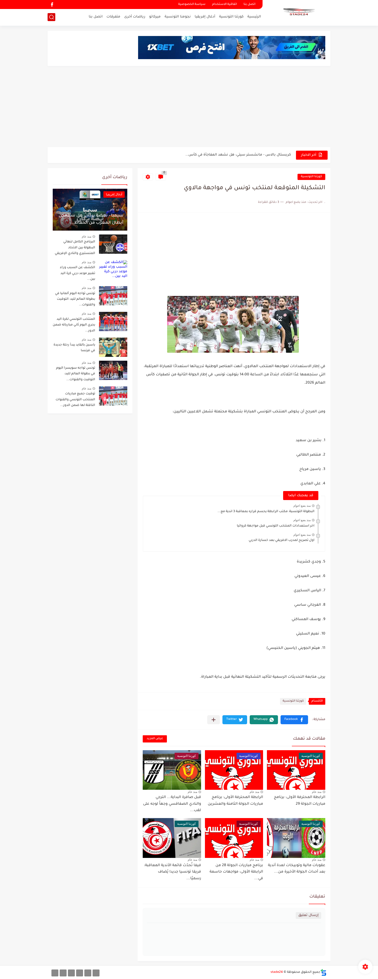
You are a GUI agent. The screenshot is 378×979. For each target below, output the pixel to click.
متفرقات (113, 17)
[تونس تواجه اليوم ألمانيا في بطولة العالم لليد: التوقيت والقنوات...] (113, 295)
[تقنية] (87, 972)
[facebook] (52, 4)
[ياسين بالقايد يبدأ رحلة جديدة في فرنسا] (113, 347)
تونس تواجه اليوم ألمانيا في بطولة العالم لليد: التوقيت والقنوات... (75, 299)
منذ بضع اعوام (302, 505)
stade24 (277, 972)
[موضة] (79, 972)
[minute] (71, 972)
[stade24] (298, 12)
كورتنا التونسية (231, 17)
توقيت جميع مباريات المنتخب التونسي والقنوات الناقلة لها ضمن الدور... (75, 399)
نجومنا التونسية (178, 17)
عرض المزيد (155, 738)
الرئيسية (254, 17)
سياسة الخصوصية (191, 4)
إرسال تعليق (308, 915)
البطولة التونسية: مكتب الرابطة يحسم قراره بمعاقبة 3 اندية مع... (266, 511)
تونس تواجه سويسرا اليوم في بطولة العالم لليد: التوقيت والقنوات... (75, 374)
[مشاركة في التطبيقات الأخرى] (213, 719)
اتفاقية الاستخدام (224, 4)
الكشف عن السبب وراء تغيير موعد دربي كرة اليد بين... (77, 273)
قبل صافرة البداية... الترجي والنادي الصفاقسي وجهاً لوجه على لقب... (172, 804)
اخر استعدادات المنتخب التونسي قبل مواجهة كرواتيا (275, 526)
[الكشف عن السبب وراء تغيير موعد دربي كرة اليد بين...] (113, 269)
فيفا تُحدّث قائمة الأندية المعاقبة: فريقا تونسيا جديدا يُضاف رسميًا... (172, 872)
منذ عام (316, 792)
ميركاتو (155, 17)
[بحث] (51, 17)
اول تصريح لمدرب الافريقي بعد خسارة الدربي (281, 540)
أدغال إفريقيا (205, 17)
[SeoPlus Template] (323, 972)
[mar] (96, 972)
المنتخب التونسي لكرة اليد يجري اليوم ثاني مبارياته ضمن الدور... (74, 325)
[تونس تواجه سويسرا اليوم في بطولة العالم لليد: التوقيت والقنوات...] (113, 370)
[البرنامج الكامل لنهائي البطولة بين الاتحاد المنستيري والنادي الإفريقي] (113, 244)
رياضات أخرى (134, 17)
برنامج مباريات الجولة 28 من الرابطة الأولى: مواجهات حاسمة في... (236, 872)
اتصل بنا (249, 4)
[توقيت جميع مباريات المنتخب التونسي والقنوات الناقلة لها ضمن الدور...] (113, 396)
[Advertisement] (189, 107)
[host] (54, 972)
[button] (294, 719)
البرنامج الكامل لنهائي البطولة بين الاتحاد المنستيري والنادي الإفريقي (234, 155)
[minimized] (63, 972)
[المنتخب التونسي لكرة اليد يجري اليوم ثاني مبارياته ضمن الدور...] (113, 321)
